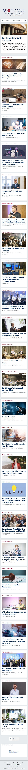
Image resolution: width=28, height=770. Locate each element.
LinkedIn (19, 764)
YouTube (12, 766)
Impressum (9, 764)
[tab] (14, 745)
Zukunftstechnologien (15, 20)
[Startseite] (14, 12)
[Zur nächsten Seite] (17, 739)
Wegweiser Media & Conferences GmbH (15, 768)
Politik (7, 20)
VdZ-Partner (16, 144)
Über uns (6, 763)
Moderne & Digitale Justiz (7, 57)
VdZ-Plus (15, 371)
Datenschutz (20, 763)
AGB (13, 763)
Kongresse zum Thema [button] (7, 745)
